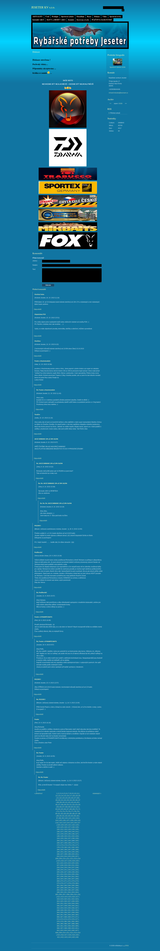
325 (61, 901)
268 (77, 879)
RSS (127, 946)
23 (63, 798)
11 (78, 793)
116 (75, 823)
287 (58, 888)
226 (77, 863)
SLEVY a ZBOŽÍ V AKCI (56, 19)
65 (62, 809)
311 (79, 894)
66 (65, 809)
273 (73, 881)
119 (62, 825)
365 (77, 915)
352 (73, 910)
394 (73, 926)
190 (58, 852)
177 (77, 845)
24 (66, 798)
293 (58, 890)
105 (60, 820)
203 (61, 856)
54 (79, 805)
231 (73, 865)
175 (69, 845)
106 (64, 820)
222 (61, 863)
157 (69, 838)
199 (69, 854)
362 (65, 915)
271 (65, 881)
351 (69, 910)
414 (79, 933)
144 (65, 834)
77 (72, 811)
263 (58, 879)
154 (58, 838)
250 (77, 872)
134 (73, 829)
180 (65, 847)
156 (65, 838)
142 (58, 834)
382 (73, 921)
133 (69, 829)
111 (57, 823)
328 (73, 901)
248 (69, 872)
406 (73, 930)
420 (77, 935)
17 (71, 796)
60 (72, 807)
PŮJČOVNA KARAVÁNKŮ (102, 19)
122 (73, 825)
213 (75, 858)
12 (56, 796)
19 (76, 796)
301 (65, 892)
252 (61, 874)
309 (71, 894)
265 (65, 879)
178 (58, 847)
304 (77, 892)
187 (69, 849)
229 (65, 865)
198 (65, 854)
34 (71, 800)
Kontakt (71, 19)
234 (61, 867)
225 (73, 863)
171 (77, 843)
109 (75, 820)
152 (73, 836)
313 (62, 897)
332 (65, 903)
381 (69, 921)
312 (58, 897)
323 (77, 899)
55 (58, 807)
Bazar (89, 16)
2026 (120, 103)
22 (61, 798)
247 (65, 872)
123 (77, 825)
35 (73, 800)
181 (69, 847)
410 (64, 933)
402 (58, 930)
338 (65, 906)
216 (62, 861)
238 (77, 867)
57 (63, 807)
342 (58, 908)
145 (69, 834)
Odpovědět (37, 309)
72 (58, 811)
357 (69, 912)
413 (75, 933)
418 (69, 935)
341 (77, 906)
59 (69, 807)
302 (69, 892)
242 (69, 870)
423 (66, 937)
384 (58, 924)
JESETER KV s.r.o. (43, 7)
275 (58, 883)
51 (71, 805)
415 (58, 935)
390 (58, 926)
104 (56, 820)
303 (73, 892)
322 (73, 899)
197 (61, 854)
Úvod (47, 16)
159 (77, 838)
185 (61, 849)
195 (77, 852)
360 (58, 915)
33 (68, 800)
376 (73, 919)
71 (79, 809)
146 (73, 834)
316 (73, 897)
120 (65, 825)
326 (65, 901)
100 (66, 818)
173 (61, 845)
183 (77, 847)
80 (56, 814)
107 (68, 820)
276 (61, 883)
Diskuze (97, 16)
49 (65, 805)
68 (71, 809)
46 (56, 805)
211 (68, 858)
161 (61, 840)
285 (73, 885)
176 (73, 845)
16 (68, 796)
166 (58, 843)
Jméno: (35, 261)
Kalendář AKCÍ (38, 19)
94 (72, 816)
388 (73, 924)
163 (69, 840)
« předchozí (38, 793)
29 (56, 800)
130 (58, 829)
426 (77, 937)
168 (65, 843)
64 (59, 809)
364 (73, 915)
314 (66, 897)
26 (72, 798)
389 (77, 924)
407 (77, 930)
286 (77, 885)
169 (69, 843)
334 (73, 903)
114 (68, 823)
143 (61, 834)
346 (73, 908)
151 (69, 836)
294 (61, 890)
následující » (97, 793)
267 (73, 879)
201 (77, 854)
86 (73, 814)
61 (75, 807)
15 (65, 796)
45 (78, 802)
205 (69, 856)
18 (73, 796)
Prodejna (55, 16)
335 (77, 903)
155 (61, 838)
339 (69, 906)
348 (58, 910)
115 (71, 823)
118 (58, 825)
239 (58, 870)
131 (61, 829)
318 (58, 899)
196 (58, 854)
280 (77, 883)
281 (58, 885)
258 (61, 876)
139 (69, 831)
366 (58, 917)
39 (61, 802)
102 (73, 818)
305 (56, 894)
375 (69, 919)
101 (70, 818)
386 (65, 924)
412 (71, 933)
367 (61, 917)
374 (65, 919)
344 (65, 908)
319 (61, 899)
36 (76, 800)
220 (77, 861)
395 (77, 926)
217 (66, 861)
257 (58, 876)
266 (69, 879)
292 (77, 888)
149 (61, 836)
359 (77, 912)
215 (58, 861)
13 (59, 796)
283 (65, 885)
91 (63, 816)
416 (62, 935)
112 (61, 823)
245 (58, 872)
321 (69, 899)
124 (58, 827)
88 (79, 814)
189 (77, 849)
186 (65, 849)
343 (61, 908)
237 (73, 867)
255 (73, 874)
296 (69, 890)
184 (58, 849)
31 (62, 800)
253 (65, 874)
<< (110, 103)
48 (62, 805)
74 (63, 811)
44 (75, 802)
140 (73, 831)
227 (58, 865)
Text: (34, 269)
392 (65, 926)
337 (61, 906)
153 (77, 836)
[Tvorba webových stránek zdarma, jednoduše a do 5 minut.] (124, 945)
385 (61, 924)
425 (73, 937)
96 (78, 816)
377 (77, 919)
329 (77, 901)
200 (73, 854)
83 (65, 814)
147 (77, 834)
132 (65, 829)
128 (73, 827)
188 (73, 849)
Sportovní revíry (115, 16)
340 (73, 906)
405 (69, 930)
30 (59, 800)
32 (65, 800)
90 (61, 816)
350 (65, 910)
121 (69, 825)
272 (69, 881)
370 (73, 917)
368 (65, 917)
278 (69, 883)
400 (73, 928)
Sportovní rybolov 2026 (117, 67)
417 (66, 935)
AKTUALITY (37, 16)
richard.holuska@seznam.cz (118, 93)
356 (65, 912)
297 (73, 890)
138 (65, 831)
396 (58, 928)
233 (58, 867)
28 (78, 798)
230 (69, 865)
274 (77, 881)
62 (78, 807)
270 (61, 881)
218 (69, 861)
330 (58, 903)
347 (77, 908)
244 (77, 870)
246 (61, 872)
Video (104, 16)
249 (73, 872)
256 (77, 874)
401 (77, 928)
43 (72, 802)
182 (73, 847)
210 (64, 858)
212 (71, 858)
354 (58, 912)
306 (60, 894)
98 (60, 818)
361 (61, 915)
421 (58, 937)
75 (66, 811)
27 (75, 798)
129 (77, 827)
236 (69, 867)
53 (76, 805)
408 (56, 933)
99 (63, 818)
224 (69, 863)
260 (69, 876)
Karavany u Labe (83, 19)
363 (69, 915)
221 (58, 863)
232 (77, 865)
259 (65, 876)
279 (73, 883)
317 (77, 897)
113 (64, 823)
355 (61, 912)
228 (61, 865)
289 (65, 888)
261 (73, 876)
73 (61, 811)
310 (75, 894)
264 (61, 879)
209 (60, 858)
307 (64, 894)
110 (79, 820)
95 (75, 816)
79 (78, 811)
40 (63, 802)
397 (61, 928)
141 (77, 831)
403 (61, 930)
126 (65, 827)
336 (58, 906)
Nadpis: (35, 265)
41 (66, 802)
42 (69, 802)
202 (58, 856)
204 (65, 856)
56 (61, 807)
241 (65, 870)
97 (57, 818)
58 (66, 807)
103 (77, 818)
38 (58, 802)
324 (58, 901)
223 (65, 863)
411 (68, 933)
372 (58, 919)
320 (65, 899)
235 (65, 867)
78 (75, 811)
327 (69, 901)
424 (69, 937)
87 (76, 814)
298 (77, 890)
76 (69, 811)
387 (69, 924)
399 (69, 928)
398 (65, 928)
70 (76, 809)
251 (58, 874)
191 (61, 852)
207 (77, 856)
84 (68, 814)
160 (58, 840)
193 (69, 852)
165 (77, 840)
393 (69, 926)
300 (61, 892)
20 (79, 796)
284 (69, 885)
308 (68, 894)
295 (65, 890)
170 (73, 843)
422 (62, 937)
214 (79, 858)
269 (58, 881)
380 (65, 921)
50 (68, 805)
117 (79, 823)
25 (69, 798)
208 (56, 858)
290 (69, 888)
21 (58, 798)
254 (69, 874)
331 (61, 903)
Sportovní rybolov (67, 16)
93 (69, 816)
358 (73, 912)
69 (73, 809)
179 (61, 847)
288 (61, 888)
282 (61, 885)
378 (58, 921)
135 (77, 829)
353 (77, 910)
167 (61, 843)
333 (69, 903)
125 (61, 827)
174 (65, 845)
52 (73, 805)
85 (71, 814)
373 (61, 919)
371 (77, 917)
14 (62, 796)
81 (59, 814)
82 (62, 814)
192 (65, 852)
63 (56, 809)
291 (73, 888)
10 (75, 793)
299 (58, 892)
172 (58, 845)
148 (58, 836)
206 (73, 856)
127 (69, 827)
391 (61, 926)
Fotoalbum (80, 16)
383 (77, 921)
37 (79, 800)
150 (65, 836)
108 (71, 820)
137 (61, 831)
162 (65, 840)
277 (65, 883)
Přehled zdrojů (115, 113)
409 (60, 933)
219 (73, 861)
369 (69, 917)
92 (66, 816)
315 (69, 897)
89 (58, 816)
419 (73, 935)
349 (61, 910)
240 (61, 870)
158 (73, 838)
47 (59, 805)
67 (68, 809)
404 (65, 930)
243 (73, 870)
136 (58, 831)
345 (69, 908)
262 (77, 876)
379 (61, 921)
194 (73, 852)
